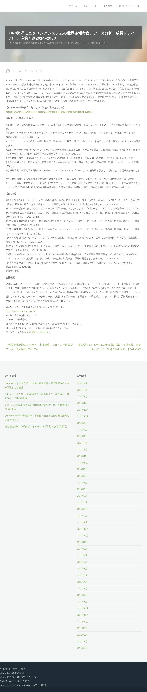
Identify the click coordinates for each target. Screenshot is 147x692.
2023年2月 (82, 595)
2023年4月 (82, 581)
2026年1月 (82, 396)
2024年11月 (82, 456)
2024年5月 (82, 495)
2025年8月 (82, 429)
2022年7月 (82, 641)
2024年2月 (82, 515)
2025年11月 (82, 409)
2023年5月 (82, 575)
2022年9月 (82, 628)
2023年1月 (82, 601)
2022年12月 (82, 608)
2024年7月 (82, 482)
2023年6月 (82, 568)
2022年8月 (82, 634)
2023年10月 (82, 542)
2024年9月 (82, 469)
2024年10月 (82, 462)
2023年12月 (82, 528)
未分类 (18, 43)
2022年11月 (82, 614)
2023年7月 (82, 561)
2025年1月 (82, 449)
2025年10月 (82, 416)
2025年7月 (82, 436)
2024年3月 (82, 509)
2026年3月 (82, 383)
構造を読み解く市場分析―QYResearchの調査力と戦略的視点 (36, 426)
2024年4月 (82, 502)
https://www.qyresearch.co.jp (20, 311)
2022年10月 (82, 621)
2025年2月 (82, 442)
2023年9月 (82, 548)
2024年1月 (82, 522)
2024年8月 (82, 476)
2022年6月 (82, 648)
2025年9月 (82, 423)
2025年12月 (82, 403)
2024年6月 (82, 489)
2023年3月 (82, 588)
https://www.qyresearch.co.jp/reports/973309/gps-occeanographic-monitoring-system (49, 111)
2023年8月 (82, 555)
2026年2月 (82, 389)
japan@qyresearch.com (38, 332)
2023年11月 (82, 535)
